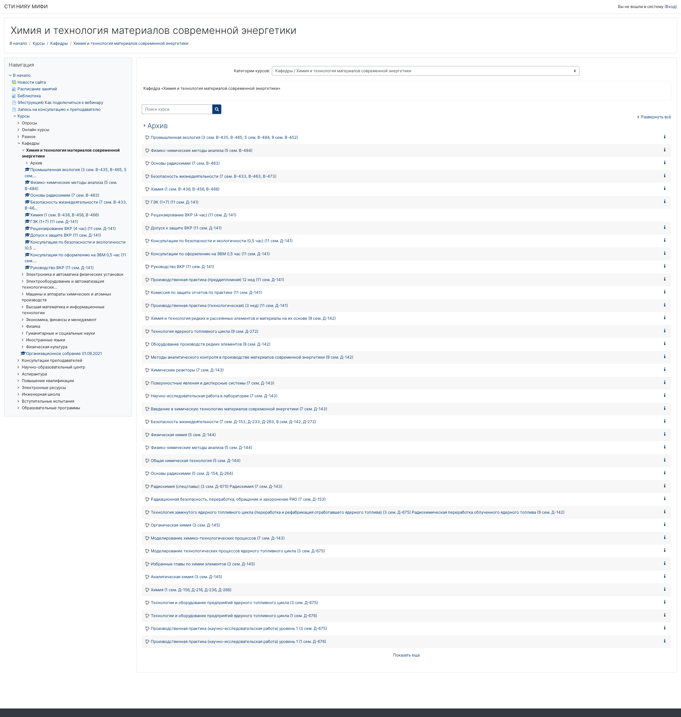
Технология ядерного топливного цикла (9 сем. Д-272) (204, 331)
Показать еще (406, 655)
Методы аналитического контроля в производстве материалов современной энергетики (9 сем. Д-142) (252, 357)
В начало (18, 43)
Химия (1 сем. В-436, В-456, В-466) (185, 189)
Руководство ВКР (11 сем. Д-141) (182, 266)
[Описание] (666, 136)
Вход (670, 6)
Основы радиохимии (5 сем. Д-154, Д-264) (192, 473)
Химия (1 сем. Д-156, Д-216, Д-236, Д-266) (191, 589)
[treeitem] (68, 241)
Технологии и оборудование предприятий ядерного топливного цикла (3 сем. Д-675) (234, 602)
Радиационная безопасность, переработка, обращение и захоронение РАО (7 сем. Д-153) (238, 499)
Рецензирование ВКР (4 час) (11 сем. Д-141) (193, 214)
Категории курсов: (252, 70)
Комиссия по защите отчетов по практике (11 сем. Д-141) (206, 292)
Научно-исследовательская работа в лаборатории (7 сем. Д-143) (214, 395)
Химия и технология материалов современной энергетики (130, 43)
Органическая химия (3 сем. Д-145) (185, 525)
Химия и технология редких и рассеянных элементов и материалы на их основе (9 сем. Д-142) (243, 318)
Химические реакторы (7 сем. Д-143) (187, 369)
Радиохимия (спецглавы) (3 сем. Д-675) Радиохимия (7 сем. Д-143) (216, 486)
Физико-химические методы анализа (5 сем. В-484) (201, 150)
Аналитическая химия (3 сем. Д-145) (186, 576)
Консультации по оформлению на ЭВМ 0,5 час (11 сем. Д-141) (210, 253)
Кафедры (59, 43)
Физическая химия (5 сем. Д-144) (183, 434)
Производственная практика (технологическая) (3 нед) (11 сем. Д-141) (219, 305)
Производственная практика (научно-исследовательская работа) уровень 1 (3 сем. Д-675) (239, 628)
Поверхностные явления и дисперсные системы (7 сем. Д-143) (212, 383)
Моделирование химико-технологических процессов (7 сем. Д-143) (218, 538)
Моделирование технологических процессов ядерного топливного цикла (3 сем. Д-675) (238, 550)
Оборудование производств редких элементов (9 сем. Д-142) (210, 344)
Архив (157, 125)
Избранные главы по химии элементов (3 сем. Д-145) (203, 563)
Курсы (39, 43)
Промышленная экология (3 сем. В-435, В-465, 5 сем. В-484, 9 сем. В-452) (224, 137)
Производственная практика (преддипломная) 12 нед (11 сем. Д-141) (217, 279)
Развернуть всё (656, 116)
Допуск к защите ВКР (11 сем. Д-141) (186, 227)
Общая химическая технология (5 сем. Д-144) (195, 460)
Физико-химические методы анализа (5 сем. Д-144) (201, 447)
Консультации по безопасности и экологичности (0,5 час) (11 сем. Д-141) (222, 240)
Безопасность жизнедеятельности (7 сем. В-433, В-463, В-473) (213, 176)
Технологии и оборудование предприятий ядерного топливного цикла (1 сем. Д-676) (234, 615)
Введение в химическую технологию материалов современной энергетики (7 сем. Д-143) (239, 408)
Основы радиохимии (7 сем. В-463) (185, 163)
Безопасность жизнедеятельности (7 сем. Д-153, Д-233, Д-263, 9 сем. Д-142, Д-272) (233, 421)
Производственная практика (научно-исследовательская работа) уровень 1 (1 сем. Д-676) (238, 641)
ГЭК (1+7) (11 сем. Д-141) (174, 202)
